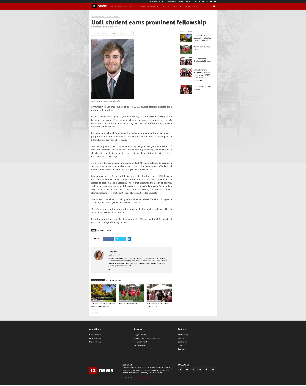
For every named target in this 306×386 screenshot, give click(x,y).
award (145, 120)
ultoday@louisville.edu (141, 378)
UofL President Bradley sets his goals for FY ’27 (202, 61)
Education (165, 6)
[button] (214, 6)
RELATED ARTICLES (98, 280)
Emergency (182, 342)
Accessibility (183, 334)
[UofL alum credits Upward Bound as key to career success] (103, 293)
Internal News (95, 342)
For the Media (139, 345)
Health (176, 6)
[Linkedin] (203, 1)
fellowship (101, 230)
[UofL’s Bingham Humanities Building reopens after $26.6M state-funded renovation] (186, 72)
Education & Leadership (113, 16)
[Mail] (207, 1)
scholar (109, 230)
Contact (180, 2)
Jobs (180, 345)
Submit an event (140, 342)
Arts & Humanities (117, 6)
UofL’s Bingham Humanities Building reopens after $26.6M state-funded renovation (202, 75)
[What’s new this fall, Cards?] (131, 293)
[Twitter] (211, 1)
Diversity (181, 338)
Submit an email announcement (147, 338)
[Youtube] (215, 1)
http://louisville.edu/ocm (115, 255)
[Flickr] (199, 1)
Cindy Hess (97, 27)
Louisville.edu (157, 372)
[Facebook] (195, 1)
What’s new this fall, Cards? (128, 304)
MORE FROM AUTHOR (113, 280)
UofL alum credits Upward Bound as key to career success (202, 38)
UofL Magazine (95, 338)
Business (132, 6)
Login (186, 2)
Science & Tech (190, 6)
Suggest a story (140, 334)
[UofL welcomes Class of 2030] (186, 89)
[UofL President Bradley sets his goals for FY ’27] (159, 293)
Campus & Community (148, 6)
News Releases (172, 2)
